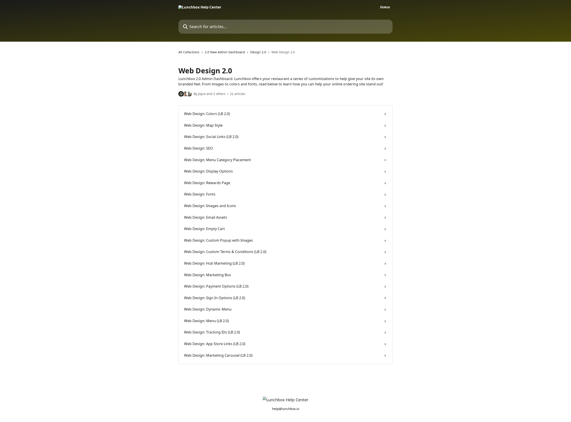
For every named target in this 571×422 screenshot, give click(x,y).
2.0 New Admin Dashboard (225, 52)
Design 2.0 (258, 52)
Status (385, 7)
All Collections (188, 52)
